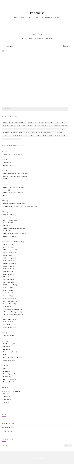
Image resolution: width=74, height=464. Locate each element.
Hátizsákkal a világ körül (12, 312)
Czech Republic (27, 125)
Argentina (22, 122)
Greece (64, 125)
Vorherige (9, 46)
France (50, 125)
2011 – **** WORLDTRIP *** (11, 242)
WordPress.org (7, 431)
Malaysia (52, 129)
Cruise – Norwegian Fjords (12, 192)
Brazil (52, 122)
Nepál (6, 399)
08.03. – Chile (7, 244)
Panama (34, 132)
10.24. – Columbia (8, 282)
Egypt (44, 125)
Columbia (6, 125)
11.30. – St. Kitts (8, 306)
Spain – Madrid (8, 360)
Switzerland (7, 223)
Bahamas (30, 122)
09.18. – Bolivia (8, 271)
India (29, 129)
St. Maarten (28, 135)
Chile (58, 122)
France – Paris (8, 382)
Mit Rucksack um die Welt (12, 314)
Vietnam (17, 139)
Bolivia (37, 122)
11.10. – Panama (8, 287)
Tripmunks (37, 13)
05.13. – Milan (7, 274)
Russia (56, 132)
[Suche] (70, 3)
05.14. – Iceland (8, 269)
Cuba (19, 125)
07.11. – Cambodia (8, 319)
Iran (34, 129)
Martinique (60, 129)
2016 (3, 160)
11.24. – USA (7, 296)
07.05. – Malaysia (8, 304)
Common (5, 387)
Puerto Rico (48, 132)
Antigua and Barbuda (10, 122)
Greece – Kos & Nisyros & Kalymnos (15, 176)
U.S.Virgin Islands (61, 135)
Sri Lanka (6, 135)
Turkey (51, 135)
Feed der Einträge (8, 423)
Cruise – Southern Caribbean (12, 187)
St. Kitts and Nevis (17, 135)
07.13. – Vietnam (8, 324)
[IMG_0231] (37, 73)
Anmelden (5, 420)
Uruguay (6, 139)
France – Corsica (8, 165)
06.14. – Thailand (8, 290)
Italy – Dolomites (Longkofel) (12, 357)
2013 (3, 201)
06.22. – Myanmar (8, 298)
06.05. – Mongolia (9, 285)
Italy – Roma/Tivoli (9, 352)
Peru (40, 132)
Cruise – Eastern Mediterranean (13, 228)
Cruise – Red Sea (8, 236)
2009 (3, 366)
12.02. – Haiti (7, 322)
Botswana (45, 122)
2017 (3, 151)
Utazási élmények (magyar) (11, 391)
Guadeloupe (15, 129)
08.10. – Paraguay (8, 258)
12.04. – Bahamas (8, 327)
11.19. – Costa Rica (9, 293)
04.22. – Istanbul (8, 247)
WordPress (49, 458)
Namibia (21, 132)
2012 (3, 212)
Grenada (6, 129)
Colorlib (36, 458)
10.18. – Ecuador (8, 277)
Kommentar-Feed (8, 427)
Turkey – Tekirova (9, 335)
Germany (57, 125)
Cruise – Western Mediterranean (13, 233)
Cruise (13, 125)
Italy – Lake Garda (9, 220)
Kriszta (50, 38)
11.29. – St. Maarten (9, 301)
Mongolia (6, 132)
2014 (3, 184)
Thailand (44, 135)
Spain (61, 132)
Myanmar (14, 132)
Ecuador (37, 125)
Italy (39, 129)
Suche (68, 445)
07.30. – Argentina (9, 250)
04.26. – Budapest (8, 263)
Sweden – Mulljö (8, 344)
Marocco (6, 376)
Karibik (45, 129)
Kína (5, 397)
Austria (5, 190)
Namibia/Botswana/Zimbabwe (13, 203)
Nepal (28, 132)
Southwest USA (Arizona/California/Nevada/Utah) (20, 206)
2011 (3, 333)
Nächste (65, 46)
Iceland (23, 129)
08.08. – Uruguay (8, 252)
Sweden (36, 135)
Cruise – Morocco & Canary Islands (14, 173)
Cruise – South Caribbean (11, 154)
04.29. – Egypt (7, 255)
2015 (3, 171)
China (63, 122)
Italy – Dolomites (8, 379)
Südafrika (6, 179)
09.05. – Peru (7, 266)
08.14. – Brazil (7, 261)
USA (12, 139)
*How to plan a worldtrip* (11, 309)
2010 (3, 341)
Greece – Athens (8, 215)
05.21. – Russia (7, 279)
